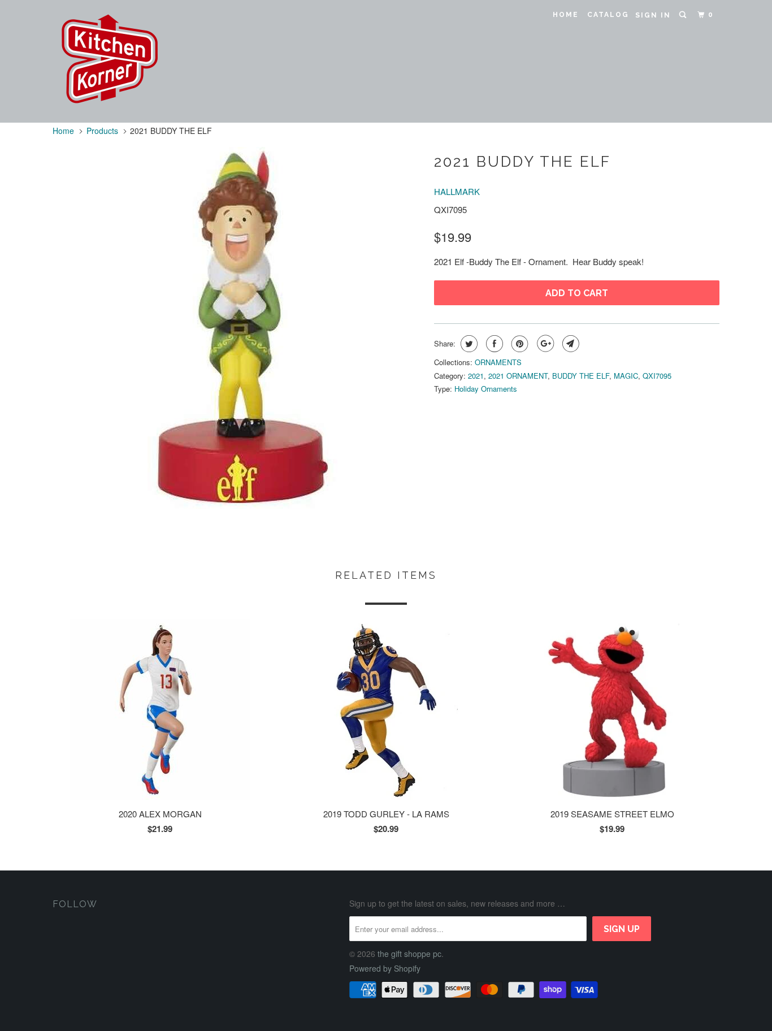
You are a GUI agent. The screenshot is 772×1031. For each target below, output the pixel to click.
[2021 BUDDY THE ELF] (238, 327)
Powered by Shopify (384, 968)
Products (102, 130)
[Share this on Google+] (544, 343)
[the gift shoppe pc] (110, 61)
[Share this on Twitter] (468, 343)
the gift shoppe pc (409, 953)
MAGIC (626, 375)
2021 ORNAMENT (518, 375)
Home (566, 15)
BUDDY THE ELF (580, 375)
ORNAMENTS (498, 362)
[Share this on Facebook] (493, 343)
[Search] (684, 15)
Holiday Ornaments (485, 388)
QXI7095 (657, 375)
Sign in (653, 15)
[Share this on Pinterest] (518, 343)
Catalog (608, 15)
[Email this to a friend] (569, 343)
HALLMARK (457, 191)
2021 (476, 375)
